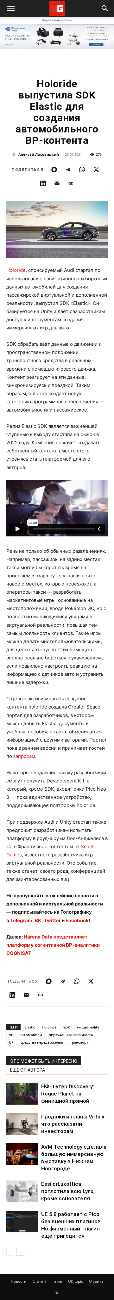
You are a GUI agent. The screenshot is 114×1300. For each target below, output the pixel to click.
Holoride (16, 270)
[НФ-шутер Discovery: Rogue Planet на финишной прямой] (22, 1094)
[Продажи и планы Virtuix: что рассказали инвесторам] (22, 1124)
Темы (57, 1281)
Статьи (39, 1281)
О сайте (96, 1281)
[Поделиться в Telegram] (68, 170)
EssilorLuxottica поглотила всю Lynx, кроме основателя (68, 1191)
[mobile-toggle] (11, 8)
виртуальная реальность (71, 1034)
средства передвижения (42, 1042)
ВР (11, 1042)
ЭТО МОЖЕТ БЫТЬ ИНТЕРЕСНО (43, 1061)
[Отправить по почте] (57, 183)
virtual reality (88, 1027)
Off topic (75, 1281)
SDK (66, 1027)
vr (11, 1034)
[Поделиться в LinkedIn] (43, 183)
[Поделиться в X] (96, 170)
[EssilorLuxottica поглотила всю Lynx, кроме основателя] (22, 1191)
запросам (24, 756)
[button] (105, 8)
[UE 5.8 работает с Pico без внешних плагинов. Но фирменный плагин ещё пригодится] (22, 1221)
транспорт (79, 1042)
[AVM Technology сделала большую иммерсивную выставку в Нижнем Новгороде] (22, 1154)
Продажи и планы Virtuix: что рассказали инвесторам (73, 1123)
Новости (19, 1281)
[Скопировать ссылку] (71, 183)
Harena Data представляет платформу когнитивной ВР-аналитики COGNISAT (53, 945)
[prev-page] (10, 1252)
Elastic (30, 1027)
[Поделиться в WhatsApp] (82, 170)
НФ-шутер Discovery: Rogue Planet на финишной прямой (67, 1093)
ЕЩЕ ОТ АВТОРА (27, 1070)
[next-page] (20, 1252)
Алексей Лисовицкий (38, 154)
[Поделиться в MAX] (54, 170)
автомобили (31, 1034)
